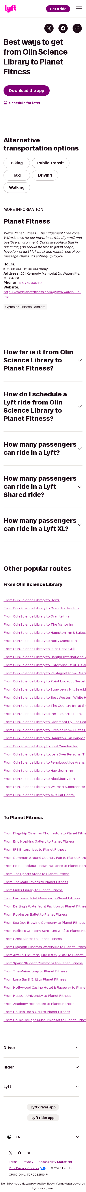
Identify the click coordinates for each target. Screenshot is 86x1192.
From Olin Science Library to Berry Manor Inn (40, 640)
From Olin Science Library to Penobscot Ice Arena (44, 762)
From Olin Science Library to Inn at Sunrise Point (43, 713)
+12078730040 (29, 282)
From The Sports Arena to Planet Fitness (36, 874)
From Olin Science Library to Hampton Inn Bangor (44, 738)
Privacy (28, 1162)
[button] (78, 8)
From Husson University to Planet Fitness (37, 995)
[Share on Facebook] (63, 28)
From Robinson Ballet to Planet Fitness (36, 914)
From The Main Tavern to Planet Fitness (36, 882)
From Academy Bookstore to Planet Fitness (39, 1003)
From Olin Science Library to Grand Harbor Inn (41, 608)
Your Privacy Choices (24, 1168)
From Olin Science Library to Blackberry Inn (39, 778)
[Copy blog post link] (77, 28)
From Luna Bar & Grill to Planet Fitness (35, 979)
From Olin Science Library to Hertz (32, 600)
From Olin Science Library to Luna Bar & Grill (39, 648)
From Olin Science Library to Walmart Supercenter (44, 786)
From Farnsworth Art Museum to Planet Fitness (42, 898)
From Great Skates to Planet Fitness (33, 938)
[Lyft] (11, 9)
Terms (13, 1162)
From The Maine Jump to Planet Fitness (35, 971)
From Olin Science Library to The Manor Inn (39, 624)
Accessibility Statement (55, 1162)
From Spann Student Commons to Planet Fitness (43, 963)
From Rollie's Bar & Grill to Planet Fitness (37, 1011)
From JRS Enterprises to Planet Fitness (35, 849)
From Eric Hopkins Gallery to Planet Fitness (39, 841)
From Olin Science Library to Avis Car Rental (39, 795)
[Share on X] (49, 28)
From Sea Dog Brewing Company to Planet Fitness (44, 922)
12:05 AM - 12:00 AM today (27, 269)
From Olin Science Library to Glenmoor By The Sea (45, 721)
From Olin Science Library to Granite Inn (36, 616)
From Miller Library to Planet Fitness (33, 890)
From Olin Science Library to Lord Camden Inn (41, 746)
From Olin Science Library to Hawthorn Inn (38, 770)
